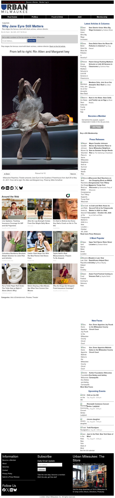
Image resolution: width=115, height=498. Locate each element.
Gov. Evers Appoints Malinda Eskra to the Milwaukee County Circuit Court (101, 349)
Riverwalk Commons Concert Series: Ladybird (98, 405)
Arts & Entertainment (17, 297)
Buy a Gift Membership (89, 133)
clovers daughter (93, 419)
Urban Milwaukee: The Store (88, 458)
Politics (35, 17)
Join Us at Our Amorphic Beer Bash (13, 2)
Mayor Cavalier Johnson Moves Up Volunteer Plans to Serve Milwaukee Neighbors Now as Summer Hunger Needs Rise (101, 148)
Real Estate (12, 17)
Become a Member (97, 116)
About (4, 463)
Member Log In (44, 2)
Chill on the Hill (93, 395)
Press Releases (97, 139)
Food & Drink (57, 17)
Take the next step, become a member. (51, 474)
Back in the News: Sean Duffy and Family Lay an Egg (100, 98)
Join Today (96, 127)
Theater (35, 297)
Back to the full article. (58, 46)
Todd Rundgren (93, 427)
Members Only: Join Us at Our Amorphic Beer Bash (100, 83)
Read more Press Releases (90, 234)
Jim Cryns (6, 32)
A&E (80, 17)
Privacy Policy (7, 473)
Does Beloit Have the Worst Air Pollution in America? (100, 44)
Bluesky (15, 491)
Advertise (5, 467)
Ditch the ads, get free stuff (47, 477)
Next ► (73, 173)
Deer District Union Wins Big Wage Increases (100, 28)
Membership (102, 17)
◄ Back (7, 173)
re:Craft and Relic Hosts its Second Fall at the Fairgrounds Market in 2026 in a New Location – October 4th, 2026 (101, 209)
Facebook (4, 491)
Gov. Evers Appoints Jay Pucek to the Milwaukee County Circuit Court (101, 326)
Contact (5, 470)
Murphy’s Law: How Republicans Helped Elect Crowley (99, 260)
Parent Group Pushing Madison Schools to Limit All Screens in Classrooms (101, 64)
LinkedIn (11, 491)
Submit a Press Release (10, 477)
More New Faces (86, 387)
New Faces (97, 320)
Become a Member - (32, 2)
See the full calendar (87, 450)
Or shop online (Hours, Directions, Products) (88, 492)
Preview (29, 297)
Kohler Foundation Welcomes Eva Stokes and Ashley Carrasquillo (100, 375)
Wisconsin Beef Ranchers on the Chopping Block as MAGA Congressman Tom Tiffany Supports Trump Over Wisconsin (100, 182)
